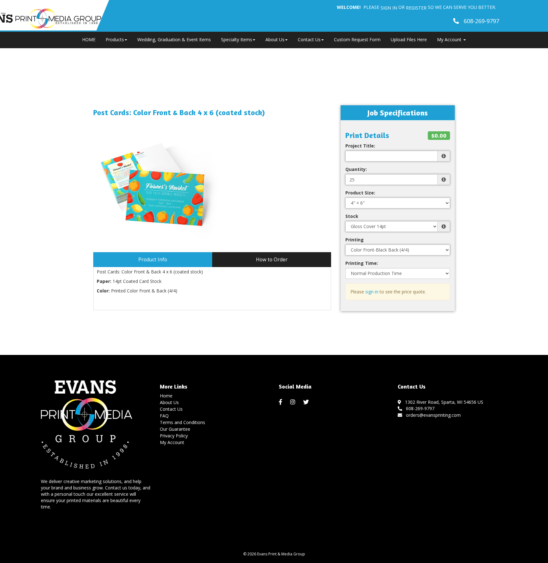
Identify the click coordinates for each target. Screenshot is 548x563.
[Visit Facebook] (281, 402)
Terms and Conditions (182, 422)
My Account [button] (450, 39)
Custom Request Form (357, 39)
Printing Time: (361, 263)
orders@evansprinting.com (432, 415)
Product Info (152, 259)
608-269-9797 (418, 408)
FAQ (164, 416)
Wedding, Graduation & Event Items (174, 39)
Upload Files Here (409, 39)
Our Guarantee (175, 429)
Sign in (389, 8)
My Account (172, 442)
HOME (88, 39)
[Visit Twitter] (306, 402)
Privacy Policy (174, 436)
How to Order (272, 259)
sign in (371, 292)
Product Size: (360, 193)
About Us (274, 39)
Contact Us (309, 39)
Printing (354, 240)
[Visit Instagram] (293, 402)
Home (166, 396)
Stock (351, 216)
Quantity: (356, 169)
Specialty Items (236, 39)
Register (416, 8)
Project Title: (360, 146)
